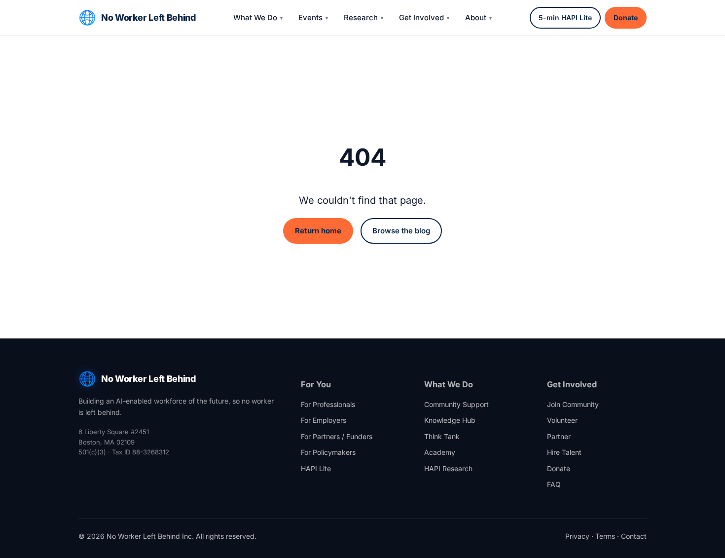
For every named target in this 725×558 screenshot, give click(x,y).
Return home (318, 230)
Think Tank (442, 436)
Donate (626, 17)
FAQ (554, 484)
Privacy (577, 536)
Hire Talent (564, 452)
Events (310, 17)
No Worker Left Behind (148, 17)
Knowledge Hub (449, 420)
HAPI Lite (316, 468)
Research (361, 17)
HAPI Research (448, 468)
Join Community (573, 404)
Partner (559, 436)
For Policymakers (328, 452)
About (475, 17)
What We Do (255, 17)
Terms (605, 536)
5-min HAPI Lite (565, 17)
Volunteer (562, 420)
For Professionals (328, 404)
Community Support (456, 404)
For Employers (323, 420)
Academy (439, 452)
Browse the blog (401, 230)
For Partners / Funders (336, 436)
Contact (634, 536)
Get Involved (421, 17)
